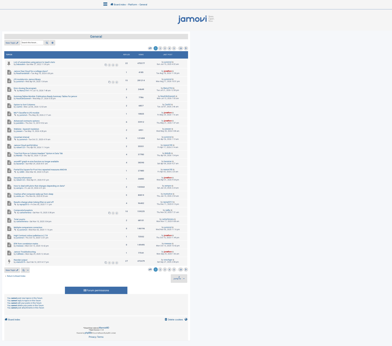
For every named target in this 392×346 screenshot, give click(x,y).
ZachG (19, 107)
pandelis (20, 123)
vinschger (168, 260)
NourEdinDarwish (23, 98)
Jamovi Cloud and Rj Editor (26, 145)
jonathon (168, 71)
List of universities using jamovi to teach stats (34, 62)
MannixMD (104, 327)
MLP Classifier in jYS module (26, 113)
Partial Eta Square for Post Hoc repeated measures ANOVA (40, 169)
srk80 (21, 172)
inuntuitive (167, 194)
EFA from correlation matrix (26, 244)
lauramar (20, 164)
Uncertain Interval (21, 137)
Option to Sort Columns (24, 104)
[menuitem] (173, 320)
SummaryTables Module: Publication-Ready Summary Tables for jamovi (45, 96)
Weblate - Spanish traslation (26, 129)
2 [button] (160, 48)
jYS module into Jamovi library (27, 79)
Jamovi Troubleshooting (25, 252)
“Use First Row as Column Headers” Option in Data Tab (38, 153)
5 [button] (174, 48)
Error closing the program (25, 88)
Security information (23, 178)
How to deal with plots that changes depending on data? (39, 186)
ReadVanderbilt (22, 73)
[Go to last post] (173, 62)
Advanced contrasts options (27, 121)
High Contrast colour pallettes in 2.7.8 (30, 235)
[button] (150, 48)
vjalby (167, 210)
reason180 (167, 145)
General (96, 36)
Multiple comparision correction (28, 227)
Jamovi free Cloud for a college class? (31, 71)
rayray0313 (24, 204)
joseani (19, 131)
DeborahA (20, 64)
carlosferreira (25, 213)
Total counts (19, 219)
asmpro (19, 188)
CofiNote (20, 254)
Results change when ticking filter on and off (34, 202)
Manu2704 (23, 91)
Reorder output (20, 260)
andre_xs (20, 196)
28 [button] (181, 48)
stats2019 (20, 262)
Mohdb (19, 156)
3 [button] (164, 48)
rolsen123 (20, 147)
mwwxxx (19, 246)
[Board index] (196, 20)
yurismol (168, 62)
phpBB (88, 332)
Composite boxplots (23, 210)
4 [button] (169, 48)
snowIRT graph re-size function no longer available (36, 161)
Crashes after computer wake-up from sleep (33, 194)
